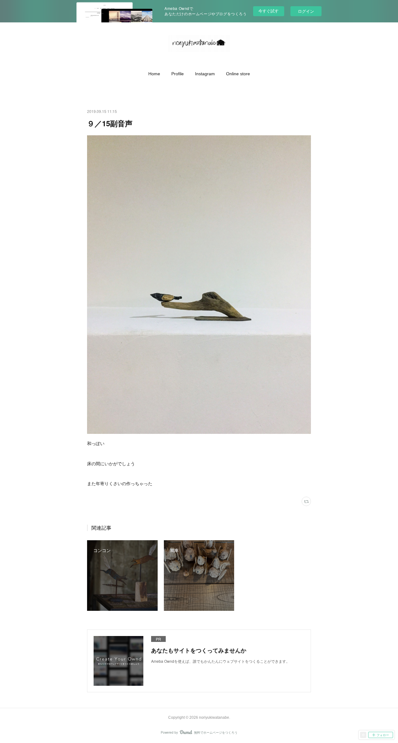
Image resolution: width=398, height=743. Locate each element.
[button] (154, 73)
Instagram (205, 73)
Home (154, 73)
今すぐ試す (268, 11)
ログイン (306, 11)
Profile (177, 73)
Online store (238, 73)
